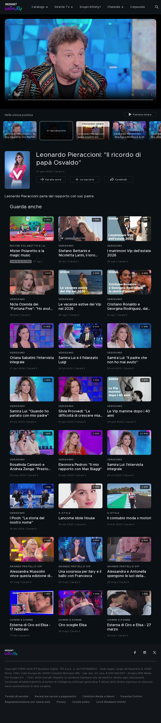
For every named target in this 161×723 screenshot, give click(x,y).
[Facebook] (135, 652)
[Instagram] (144, 652)
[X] (154, 652)
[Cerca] (157, 7)
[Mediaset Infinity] (13, 7)
